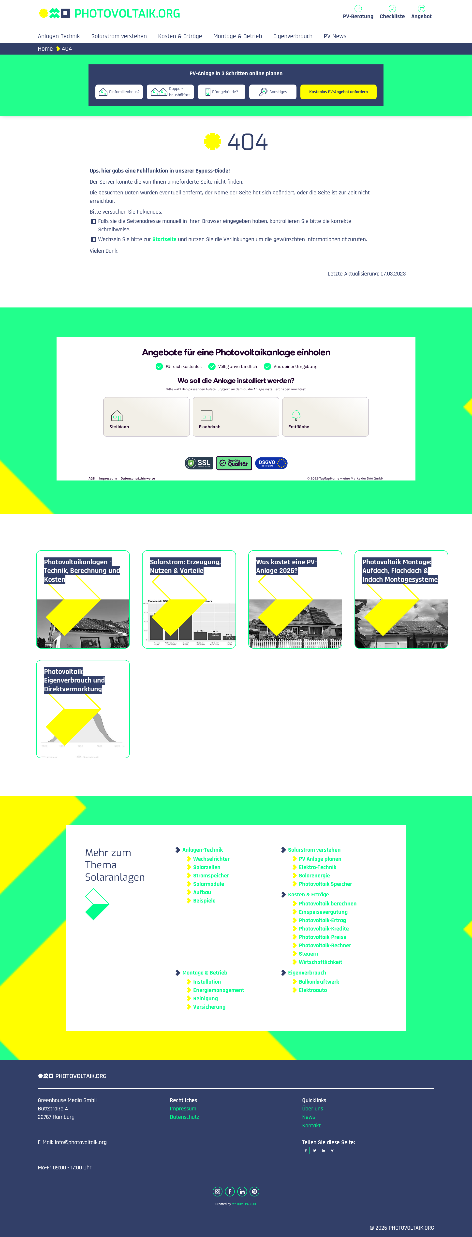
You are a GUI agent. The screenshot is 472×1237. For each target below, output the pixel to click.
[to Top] (461, 1231)
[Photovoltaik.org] (109, 10)
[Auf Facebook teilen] (306, 1150)
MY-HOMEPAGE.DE (244, 1204)
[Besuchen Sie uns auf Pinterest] (254, 1191)
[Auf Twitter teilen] (314, 1150)
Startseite (164, 239)
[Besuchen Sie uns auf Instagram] (217, 1191)
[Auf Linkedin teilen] (323, 1150)
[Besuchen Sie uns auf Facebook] (230, 1191)
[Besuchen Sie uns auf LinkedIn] (242, 1191)
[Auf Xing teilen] (332, 1150)
